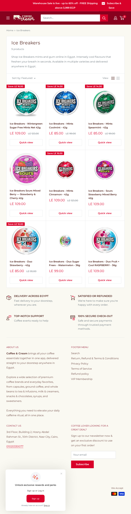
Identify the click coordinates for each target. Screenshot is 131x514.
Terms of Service (81, 368)
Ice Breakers (23, 30)
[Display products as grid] (113, 78)
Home (9, 30)
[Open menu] (8, 18)
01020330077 (14, 446)
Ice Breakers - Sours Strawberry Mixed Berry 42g (102, 194)
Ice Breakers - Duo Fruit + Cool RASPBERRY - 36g (103, 263)
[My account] (115, 18)
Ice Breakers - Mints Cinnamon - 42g (61, 192)
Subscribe (82, 464)
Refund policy (80, 373)
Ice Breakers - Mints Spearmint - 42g (100, 125)
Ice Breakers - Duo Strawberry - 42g (21, 263)
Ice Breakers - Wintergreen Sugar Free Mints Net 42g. (26, 125)
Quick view (26, 142)
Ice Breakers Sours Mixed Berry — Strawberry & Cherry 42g (25, 194)
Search (75, 353)
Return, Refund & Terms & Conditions (95, 358)
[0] (122, 18)
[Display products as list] (118, 78)
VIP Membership (81, 379)
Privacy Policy (79, 363)
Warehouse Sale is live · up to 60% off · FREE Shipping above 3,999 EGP (65, 5)
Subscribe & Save (114, 5)
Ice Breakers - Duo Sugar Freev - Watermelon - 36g (64, 263)
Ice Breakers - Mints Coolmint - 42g (61, 125)
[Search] (104, 17)
